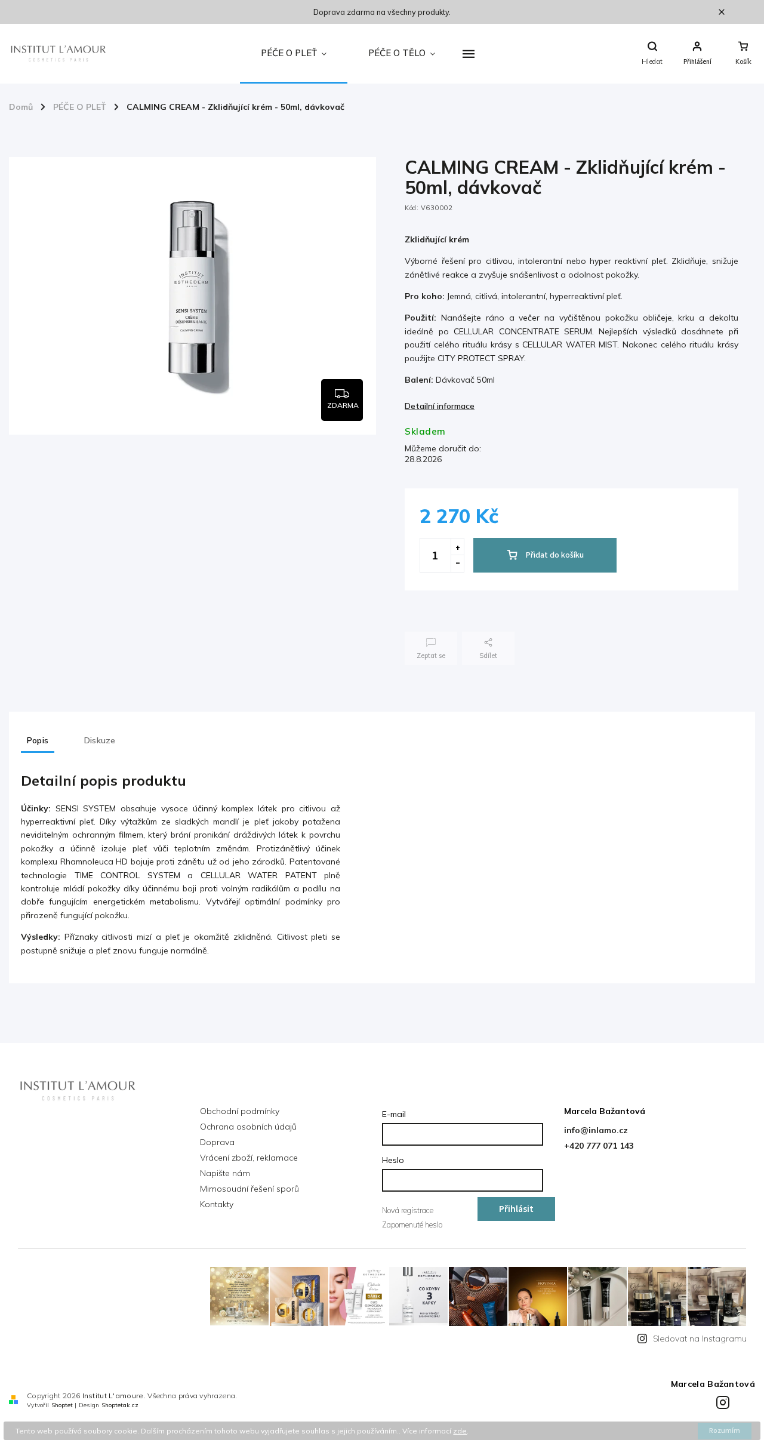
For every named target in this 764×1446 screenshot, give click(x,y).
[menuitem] (293, 54)
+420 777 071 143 (599, 1145)
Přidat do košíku (555, 555)
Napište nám (225, 1173)
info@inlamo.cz (596, 1130)
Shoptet (62, 1405)
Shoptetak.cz (119, 1405)
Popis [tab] (37, 740)
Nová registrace (407, 1210)
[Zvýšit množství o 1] (457, 547)
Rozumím (724, 1431)
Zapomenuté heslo (412, 1224)
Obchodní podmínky (239, 1111)
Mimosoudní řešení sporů (249, 1188)
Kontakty (216, 1204)
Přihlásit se (516, 1211)
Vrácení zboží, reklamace (249, 1157)
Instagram (725, 1400)
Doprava (217, 1142)
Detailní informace (440, 406)
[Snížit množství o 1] (457, 563)
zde (460, 1430)
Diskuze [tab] (99, 740)
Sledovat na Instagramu (700, 1338)
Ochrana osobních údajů (248, 1126)
